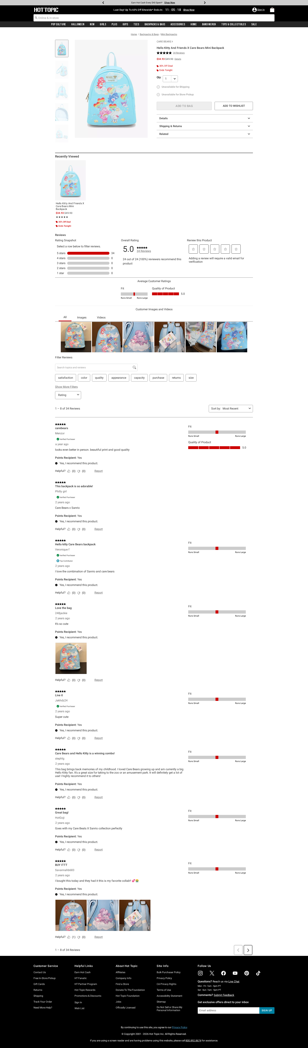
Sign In (78, 1002)
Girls (103, 24)
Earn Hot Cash (83, 972)
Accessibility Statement (169, 995)
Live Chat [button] (233, 981)
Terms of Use (164, 989)
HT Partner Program (86, 984)
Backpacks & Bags (155, 24)
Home (194, 24)
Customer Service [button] (46, 966)
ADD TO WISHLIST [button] (234, 105)
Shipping (38, 995)
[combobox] (154, 17)
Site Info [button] (162, 966)
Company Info (123, 978)
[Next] (204, 2)
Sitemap (161, 1001)
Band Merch (209, 24)
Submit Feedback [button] (224, 995)
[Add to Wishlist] (82, 163)
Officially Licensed (125, 1007)
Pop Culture (58, 24)
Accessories (178, 24)
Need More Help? (43, 1007)
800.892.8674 (193, 1040)
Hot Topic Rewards (85, 989)
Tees (136, 24)
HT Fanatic (81, 978)
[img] (200, 973)
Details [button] (177, 59)
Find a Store (122, 984)
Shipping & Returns (170, 126)
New (92, 24)
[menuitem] (272, 9)
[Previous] (103, 2)
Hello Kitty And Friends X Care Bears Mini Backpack (70, 206)
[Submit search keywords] (36, 17)
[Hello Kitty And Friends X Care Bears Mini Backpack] (70, 180)
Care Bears (164, 41)
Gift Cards (39, 984)
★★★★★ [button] (62, 217)
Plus (114, 24)
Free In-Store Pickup (45, 978)
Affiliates (120, 972)
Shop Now (169, 2)
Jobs (118, 1001)
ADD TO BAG (184, 106)
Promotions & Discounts (88, 995)
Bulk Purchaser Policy (169, 972)
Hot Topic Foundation (128, 995)
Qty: (159, 77)
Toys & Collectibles (233, 24)
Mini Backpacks (169, 34)
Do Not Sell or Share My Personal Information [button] (169, 1009)
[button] (259, 9)
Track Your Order (43, 1001)
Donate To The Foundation (130, 989)
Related (163, 134)
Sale (254, 24)
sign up (267, 1010)
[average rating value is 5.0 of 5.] (165, 53)
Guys (125, 24)
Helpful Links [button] (84, 966)
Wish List (79, 1008)
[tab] (63, 50)
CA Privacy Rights (166, 984)
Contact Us (40, 972)
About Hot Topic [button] (127, 966)
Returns (38, 989)
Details (163, 118)
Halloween (77, 24)
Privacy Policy (164, 978)
